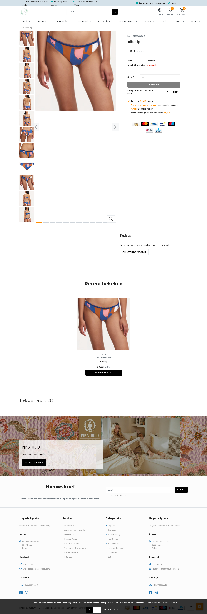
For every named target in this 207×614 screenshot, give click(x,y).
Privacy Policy (70, 538)
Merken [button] (194, 21)
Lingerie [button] (24, 21)
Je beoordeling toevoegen (134, 252)
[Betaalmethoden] (136, 124)
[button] (182, 12)
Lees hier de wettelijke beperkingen (119, 495)
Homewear (150, 21)
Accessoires (113, 543)
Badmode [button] (42, 21)
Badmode (149, 90)
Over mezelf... (70, 525)
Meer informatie (111, 609)
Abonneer (181, 489)
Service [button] (178, 21)
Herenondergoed (115, 548)
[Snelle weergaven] (125, 302)
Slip (141, 90)
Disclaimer (69, 534)
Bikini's (130, 93)
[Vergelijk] (125, 373)
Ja (89, 609)
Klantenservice (71, 552)
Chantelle (151, 60)
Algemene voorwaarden (75, 530)
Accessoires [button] (104, 21)
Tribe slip (103, 361)
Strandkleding (113, 534)
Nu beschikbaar (34, 462)
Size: (130, 77)
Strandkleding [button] (62, 21)
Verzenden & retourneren (76, 548)
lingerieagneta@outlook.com (36, 568)
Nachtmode (112, 538)
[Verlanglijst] (82, 373)
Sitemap (68, 556)
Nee (97, 609)
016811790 (28, 564)
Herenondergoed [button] (127, 21)
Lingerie (111, 525)
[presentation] (35, 127)
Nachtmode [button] (83, 21)
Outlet (165, 21)
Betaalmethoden (72, 543)
